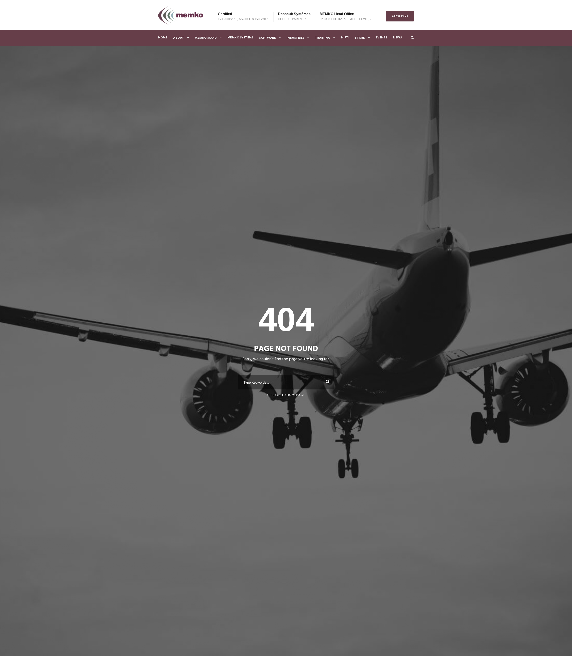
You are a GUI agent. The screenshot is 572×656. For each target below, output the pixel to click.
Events (381, 37)
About (178, 37)
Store (360, 37)
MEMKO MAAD (206, 37)
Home (162, 37)
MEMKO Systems (240, 37)
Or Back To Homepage (286, 395)
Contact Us (400, 16)
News (397, 37)
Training (322, 37)
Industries (295, 37)
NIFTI (345, 37)
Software (267, 37)
